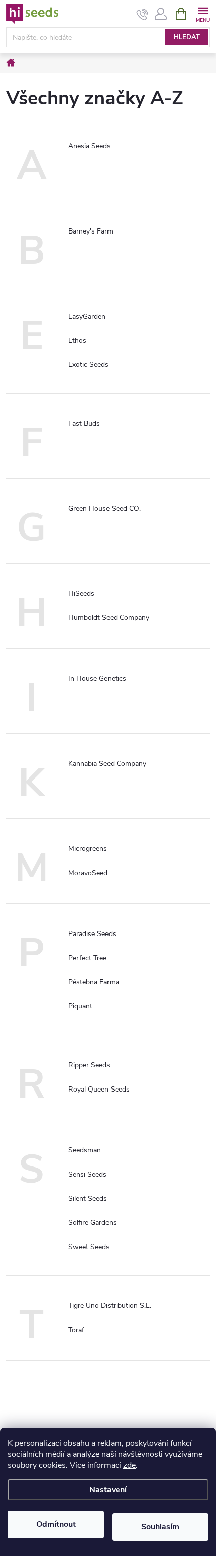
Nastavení (108, 1489)
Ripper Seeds (89, 1065)
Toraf (76, 1330)
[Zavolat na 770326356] (142, 14)
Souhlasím (160, 1526)
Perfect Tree (87, 958)
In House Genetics (97, 678)
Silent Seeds (87, 1198)
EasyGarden (86, 316)
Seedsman (84, 1150)
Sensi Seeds (87, 1174)
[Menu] (202, 13)
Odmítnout (56, 1524)
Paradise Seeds (92, 934)
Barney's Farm (90, 231)
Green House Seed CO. (104, 508)
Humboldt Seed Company (108, 618)
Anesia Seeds (89, 146)
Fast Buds (84, 423)
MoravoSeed (87, 873)
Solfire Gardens (92, 1222)
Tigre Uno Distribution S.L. (109, 1305)
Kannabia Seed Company (107, 763)
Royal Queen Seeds (99, 1089)
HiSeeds (81, 593)
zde (129, 1465)
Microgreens (87, 848)
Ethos (77, 340)
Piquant (80, 1006)
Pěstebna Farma (93, 982)
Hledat (187, 37)
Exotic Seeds (88, 364)
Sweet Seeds (89, 1247)
